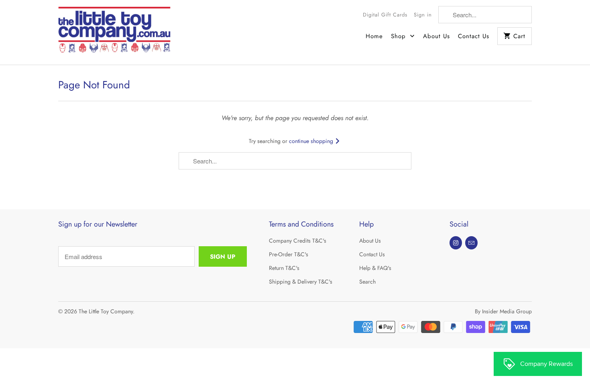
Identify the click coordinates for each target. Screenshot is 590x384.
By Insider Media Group (503, 311)
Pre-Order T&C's (288, 254)
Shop (399, 36)
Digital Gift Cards (385, 14)
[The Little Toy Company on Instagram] (456, 242)
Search (367, 282)
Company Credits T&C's (297, 241)
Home (374, 36)
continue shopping (312, 141)
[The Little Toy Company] (114, 32)
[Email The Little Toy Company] (471, 242)
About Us (436, 36)
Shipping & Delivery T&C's (300, 282)
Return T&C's (284, 268)
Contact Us (473, 36)
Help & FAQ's (375, 268)
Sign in (423, 14)
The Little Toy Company (106, 311)
